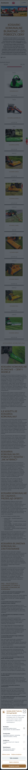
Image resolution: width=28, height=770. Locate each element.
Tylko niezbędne (14, 758)
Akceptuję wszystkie (14, 766)
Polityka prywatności (16, 754)
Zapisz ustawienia (14, 762)
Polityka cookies (6, 754)
